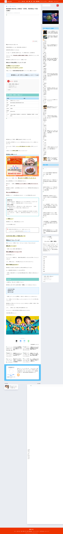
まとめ (9, 89)
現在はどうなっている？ (13, 87)
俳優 (29, 1)
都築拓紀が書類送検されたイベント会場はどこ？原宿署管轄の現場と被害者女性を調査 (50, 231)
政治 (44, 265)
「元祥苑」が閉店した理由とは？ (48, 276)
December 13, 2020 (26, 231)
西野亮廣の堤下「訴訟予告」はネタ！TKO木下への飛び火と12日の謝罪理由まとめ (50, 197)
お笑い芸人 (23, 1)
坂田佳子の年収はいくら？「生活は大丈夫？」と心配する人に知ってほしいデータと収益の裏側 (50, 188)
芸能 (34, 1)
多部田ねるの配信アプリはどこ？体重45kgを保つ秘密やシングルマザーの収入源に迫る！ (50, 214)
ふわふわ (9, 1)
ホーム (19, 1)
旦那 (44, 267)
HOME (32, 529)
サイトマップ (56, 1)
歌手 (31, 1)
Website (18, 376)
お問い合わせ (50, 1)
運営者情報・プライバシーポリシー (42, 1)
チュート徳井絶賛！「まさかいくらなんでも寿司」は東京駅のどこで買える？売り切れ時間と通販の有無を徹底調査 (50, 206)
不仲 (44, 258)
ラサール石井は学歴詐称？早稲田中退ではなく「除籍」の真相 (50, 173)
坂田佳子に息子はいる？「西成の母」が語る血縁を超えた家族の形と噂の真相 (50, 181)
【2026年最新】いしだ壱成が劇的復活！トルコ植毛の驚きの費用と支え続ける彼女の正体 (50, 223)
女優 (27, 1)
